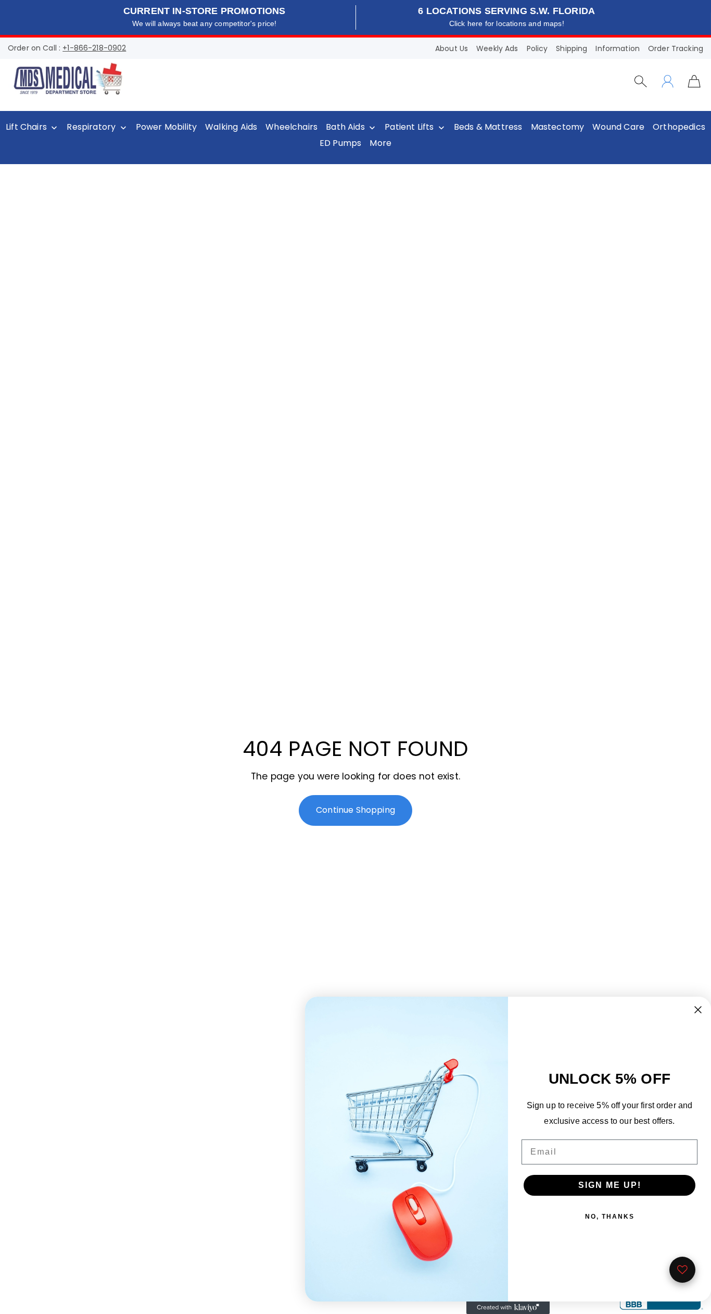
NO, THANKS (609, 1216)
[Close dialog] (698, 1010)
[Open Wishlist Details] (682, 1270)
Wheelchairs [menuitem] (291, 127)
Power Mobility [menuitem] (166, 127)
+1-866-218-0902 (94, 48)
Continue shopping (355, 810)
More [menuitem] (380, 143)
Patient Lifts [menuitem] (409, 127)
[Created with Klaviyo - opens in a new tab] (508, 1307)
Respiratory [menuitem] (91, 127)
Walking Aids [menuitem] (231, 127)
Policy (537, 48)
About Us (451, 48)
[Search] (640, 81)
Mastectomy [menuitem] (558, 127)
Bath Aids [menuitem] (345, 127)
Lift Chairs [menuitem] (26, 127)
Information (617, 48)
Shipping (571, 48)
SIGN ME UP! (609, 1185)
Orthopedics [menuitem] (679, 127)
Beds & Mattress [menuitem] (488, 127)
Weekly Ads (497, 48)
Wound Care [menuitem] (618, 127)
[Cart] (694, 81)
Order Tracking (675, 48)
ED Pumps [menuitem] (340, 143)
